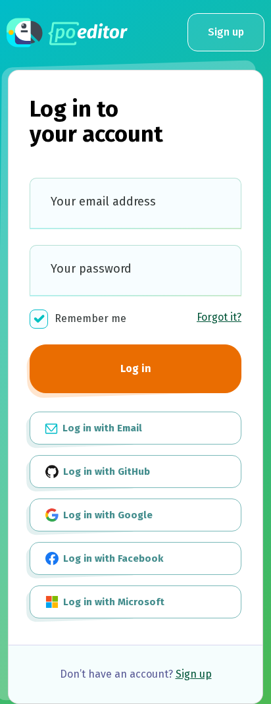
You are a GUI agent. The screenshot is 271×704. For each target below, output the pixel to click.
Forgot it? (219, 317)
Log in (135, 368)
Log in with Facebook (112, 558)
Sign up (226, 32)
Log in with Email (101, 428)
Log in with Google (107, 515)
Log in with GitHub (105, 471)
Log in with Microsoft (112, 602)
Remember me (90, 318)
